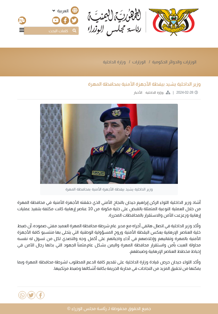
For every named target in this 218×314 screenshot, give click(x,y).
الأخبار (137, 92)
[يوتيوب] (56, 20)
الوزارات (139, 62)
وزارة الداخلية (114, 62)
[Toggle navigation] (22, 30)
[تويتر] (74, 20)
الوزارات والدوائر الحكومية (174, 62)
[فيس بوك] (65, 20)
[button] (65, 11)
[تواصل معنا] (22, 20)
